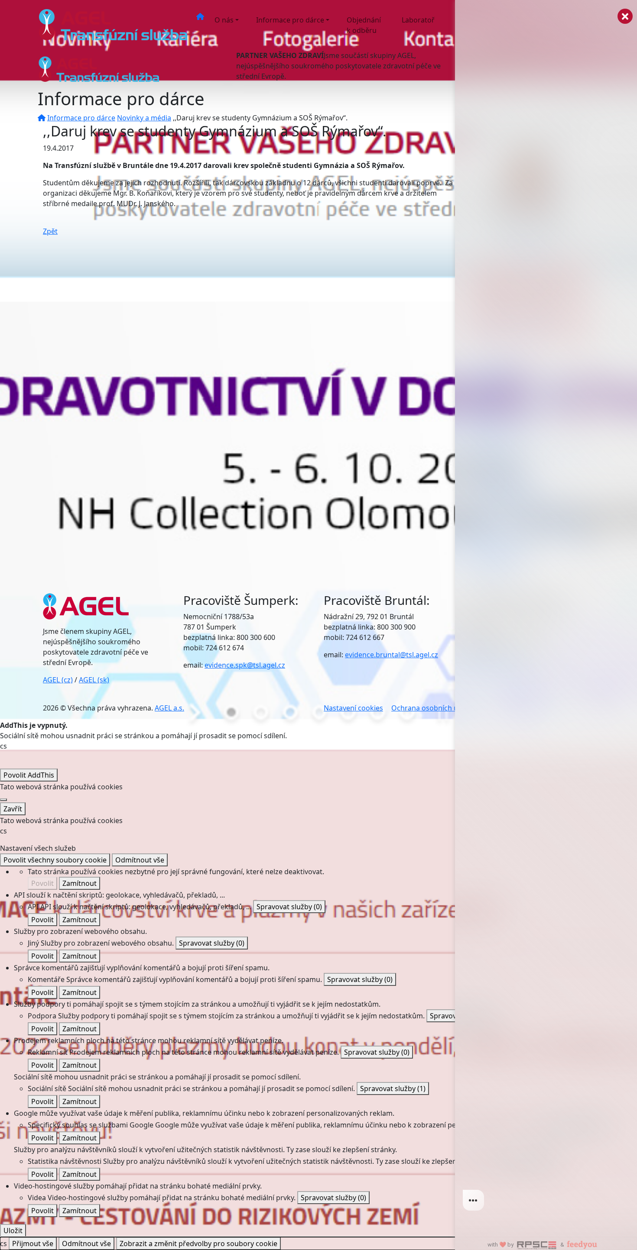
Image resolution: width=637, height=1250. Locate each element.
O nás (224, 20)
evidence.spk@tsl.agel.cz (245, 665)
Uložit (13, 1230)
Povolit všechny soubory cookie (55, 860)
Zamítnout (79, 883)
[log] (546, 611)
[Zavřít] (3, 799)
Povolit (42, 883)
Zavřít (12, 809)
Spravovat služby (289, 906)
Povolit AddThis (28, 775)
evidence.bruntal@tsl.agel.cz (391, 654)
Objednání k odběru (364, 25)
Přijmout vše (32, 1243)
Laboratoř (418, 20)
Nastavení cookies (353, 708)
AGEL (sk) (94, 680)
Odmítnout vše (139, 860)
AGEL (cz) (58, 680)
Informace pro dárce (290, 20)
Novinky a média (144, 118)
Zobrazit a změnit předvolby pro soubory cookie (198, 1243)
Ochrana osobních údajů (431, 708)
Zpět (50, 231)
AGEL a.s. (169, 708)
